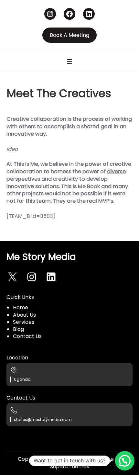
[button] (124, 460)
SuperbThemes (69, 466)
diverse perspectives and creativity (66, 175)
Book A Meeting (69, 35)
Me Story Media (41, 256)
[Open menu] (69, 61)
